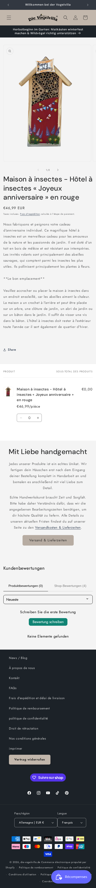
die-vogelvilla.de (30, 862)
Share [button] (12, 349)
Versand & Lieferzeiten (48, 540)
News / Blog (18, 658)
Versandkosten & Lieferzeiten (58, 527)
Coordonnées (50, 881)
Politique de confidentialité (74, 867)
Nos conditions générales (27, 738)
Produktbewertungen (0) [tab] (25, 586)
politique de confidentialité (28, 718)
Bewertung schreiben (48, 621)
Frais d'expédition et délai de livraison (37, 698)
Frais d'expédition (30, 214)
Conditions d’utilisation (22, 874)
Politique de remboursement (29, 708)
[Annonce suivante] (88, 5)
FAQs (13, 688)
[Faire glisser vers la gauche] (38, 170)
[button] (9, 18)
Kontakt (14, 678)
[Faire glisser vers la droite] (58, 170)
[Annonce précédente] (8, 5)
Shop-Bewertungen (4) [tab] (70, 586)
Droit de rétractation (23, 728)
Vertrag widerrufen (29, 759)
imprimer (15, 748)
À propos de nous (22, 668)
